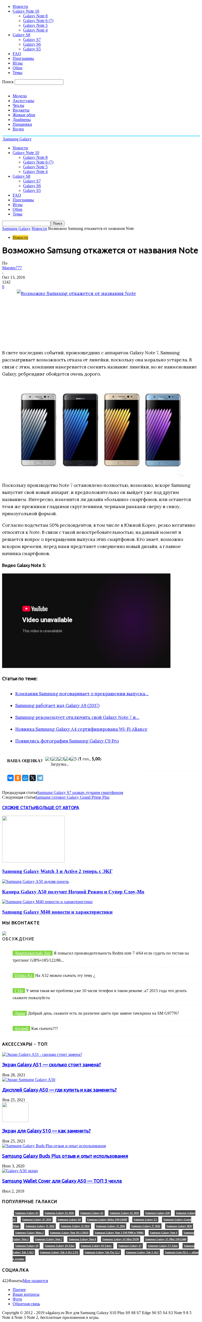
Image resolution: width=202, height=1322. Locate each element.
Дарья (19, 1013)
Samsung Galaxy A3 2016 (59, 1213)
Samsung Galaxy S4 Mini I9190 (120, 1239)
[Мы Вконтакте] (4, 934)
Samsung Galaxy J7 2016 (145, 1226)
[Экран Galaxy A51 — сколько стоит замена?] (42, 1054)
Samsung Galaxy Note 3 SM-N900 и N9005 (119, 1232)
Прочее (19, 1289)
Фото (17, 1299)
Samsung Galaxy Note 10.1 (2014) (69, 1232)
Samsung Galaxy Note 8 (82, 1239)
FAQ (17, 53)
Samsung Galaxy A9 (69, 1219)
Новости (20, 6)
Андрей (21, 1028)
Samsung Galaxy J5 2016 (110, 1226)
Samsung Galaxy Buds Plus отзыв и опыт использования (65, 1156)
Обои (17, 68)
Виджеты (21, 110)
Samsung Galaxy (16, 228)
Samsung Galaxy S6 (26, 1245)
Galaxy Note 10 (26, 11)
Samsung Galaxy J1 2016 (40, 1226)
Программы (23, 58)
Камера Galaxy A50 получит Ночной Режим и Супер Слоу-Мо (73, 891)
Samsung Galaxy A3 (26, 1213)
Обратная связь (26, 1304)
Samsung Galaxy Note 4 (163, 1232)
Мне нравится (35, 1280)
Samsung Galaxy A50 (157, 1213)
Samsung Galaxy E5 (145, 1219)
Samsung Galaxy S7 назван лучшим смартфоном (80, 792)
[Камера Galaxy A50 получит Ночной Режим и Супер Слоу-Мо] (35, 881)
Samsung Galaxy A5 (91, 1213)
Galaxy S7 (32, 39)
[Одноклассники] (18, 778)
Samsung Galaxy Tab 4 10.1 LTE (59, 1252)
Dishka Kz (23, 975)
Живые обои (24, 115)
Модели (20, 96)
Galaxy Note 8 (35, 16)
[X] (32, 778)
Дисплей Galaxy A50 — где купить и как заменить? (59, 1090)
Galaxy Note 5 (35, 25)
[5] (73, 759)
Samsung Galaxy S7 (130, 1245)
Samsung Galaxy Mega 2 (29, 1232)
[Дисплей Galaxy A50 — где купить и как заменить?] (28, 1079)
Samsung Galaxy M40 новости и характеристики (57, 912)
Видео (18, 129)
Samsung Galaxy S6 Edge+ (96, 1245)
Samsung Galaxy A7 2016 (36, 1219)
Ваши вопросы (26, 1294)
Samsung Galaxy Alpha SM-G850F (107, 1219)
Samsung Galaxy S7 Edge (163, 1245)
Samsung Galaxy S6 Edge (59, 1245)
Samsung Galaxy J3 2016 (75, 1226)
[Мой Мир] (25, 778)
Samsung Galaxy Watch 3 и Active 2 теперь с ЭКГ (57, 871)
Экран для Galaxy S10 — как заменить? (46, 1131)
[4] (67, 759)
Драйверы (22, 119)
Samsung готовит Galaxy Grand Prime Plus (72, 797)
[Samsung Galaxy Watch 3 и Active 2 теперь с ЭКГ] (33, 861)
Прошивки (22, 124)
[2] (55, 759)
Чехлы (18, 105)
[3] (61, 759)
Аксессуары (23, 100)
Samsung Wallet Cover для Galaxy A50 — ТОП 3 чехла (62, 1181)
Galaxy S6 (32, 44)
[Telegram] (40, 778)
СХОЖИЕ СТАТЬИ (19, 807)
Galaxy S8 (21, 35)
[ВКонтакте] (10, 778)
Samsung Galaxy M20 (179, 1226)
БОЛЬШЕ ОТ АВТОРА (58, 807)
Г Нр (18, 990)
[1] (48, 759)
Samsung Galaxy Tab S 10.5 (142, 1252)
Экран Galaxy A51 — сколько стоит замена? (51, 1064)
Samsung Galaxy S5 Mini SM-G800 (165, 1239)
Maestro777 (12, 268)
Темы (17, 72)
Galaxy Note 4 (35, 30)
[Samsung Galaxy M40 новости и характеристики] (47, 901)
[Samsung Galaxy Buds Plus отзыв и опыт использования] (54, 1146)
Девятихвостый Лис (32, 953)
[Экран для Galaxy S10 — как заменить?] (15, 1120)
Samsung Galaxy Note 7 (48, 1239)
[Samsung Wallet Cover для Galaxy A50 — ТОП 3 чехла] (20, 1170)
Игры (18, 63)
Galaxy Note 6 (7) (38, 20)
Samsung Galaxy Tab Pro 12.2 (102, 1252)
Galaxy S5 (32, 49)
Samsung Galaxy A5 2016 (124, 1213)
